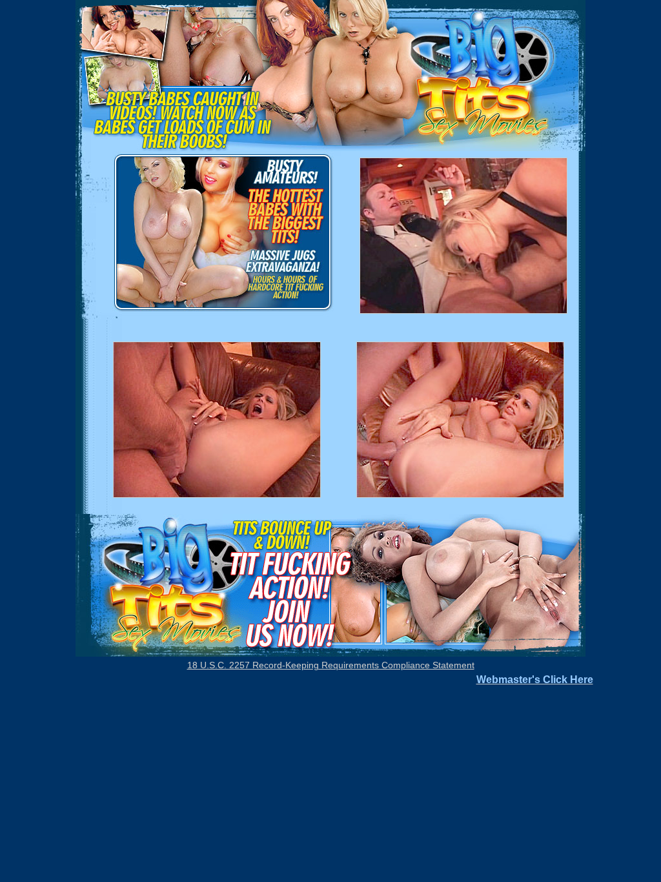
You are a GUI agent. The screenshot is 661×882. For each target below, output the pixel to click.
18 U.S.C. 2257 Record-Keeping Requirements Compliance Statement (330, 665)
